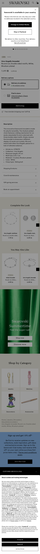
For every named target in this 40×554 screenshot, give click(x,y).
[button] (35, 9)
